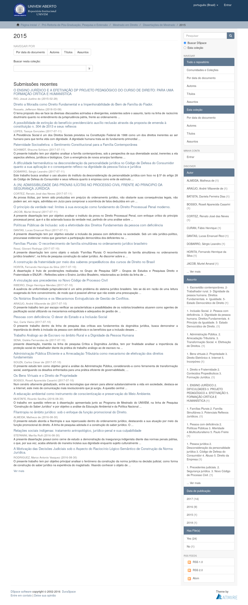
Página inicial (29, 25)
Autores (54, 52)
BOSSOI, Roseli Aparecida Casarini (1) (208, 206)
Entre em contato (21, 595)
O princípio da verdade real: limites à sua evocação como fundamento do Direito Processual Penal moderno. (92, 206)
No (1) (191, 546)
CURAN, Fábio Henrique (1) (204, 228)
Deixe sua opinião (45, 595)
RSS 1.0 (198, 562)
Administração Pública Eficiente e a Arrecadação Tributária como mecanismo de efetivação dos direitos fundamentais (88, 355)
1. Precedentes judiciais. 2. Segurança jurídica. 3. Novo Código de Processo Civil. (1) (208, 471)
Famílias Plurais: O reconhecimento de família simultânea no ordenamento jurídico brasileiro (80, 243)
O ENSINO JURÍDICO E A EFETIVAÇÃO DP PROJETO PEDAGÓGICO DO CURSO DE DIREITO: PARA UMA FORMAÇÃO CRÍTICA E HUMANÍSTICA (93, 92)
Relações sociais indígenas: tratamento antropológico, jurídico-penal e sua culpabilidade (77, 430)
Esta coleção (195, 48)
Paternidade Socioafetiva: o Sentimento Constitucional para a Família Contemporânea (75, 144)
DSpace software (21, 591)
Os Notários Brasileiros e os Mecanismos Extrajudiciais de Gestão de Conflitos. (72, 298)
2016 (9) (192, 507)
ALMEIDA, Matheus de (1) (203, 180)
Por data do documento (30, 52)
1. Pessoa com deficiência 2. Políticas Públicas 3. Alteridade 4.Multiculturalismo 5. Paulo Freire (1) (208, 430)
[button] (206, 5)
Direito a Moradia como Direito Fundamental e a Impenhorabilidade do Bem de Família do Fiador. (83, 104)
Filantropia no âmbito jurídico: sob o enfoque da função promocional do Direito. (70, 411)
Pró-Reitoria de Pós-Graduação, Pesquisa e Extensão (75, 25)
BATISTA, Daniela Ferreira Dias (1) (208, 196)
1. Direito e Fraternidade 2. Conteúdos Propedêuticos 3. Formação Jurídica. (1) (204, 373)
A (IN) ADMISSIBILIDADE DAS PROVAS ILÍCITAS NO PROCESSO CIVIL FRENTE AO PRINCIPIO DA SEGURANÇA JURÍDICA (88, 186)
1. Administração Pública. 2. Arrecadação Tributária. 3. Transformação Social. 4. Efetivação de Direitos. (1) (209, 340)
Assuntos (83, 52)
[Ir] (230, 35)
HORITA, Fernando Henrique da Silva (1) (206, 253)
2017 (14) (193, 499)
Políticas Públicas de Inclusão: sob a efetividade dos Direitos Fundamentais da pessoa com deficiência (88, 224)
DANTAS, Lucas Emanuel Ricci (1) (208, 236)
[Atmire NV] (226, 596)
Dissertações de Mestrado (159, 25)
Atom (196, 578)
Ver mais (19, 471)
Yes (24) (192, 538)
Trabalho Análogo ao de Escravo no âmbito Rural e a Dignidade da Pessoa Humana (74, 335)
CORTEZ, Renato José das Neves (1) (208, 218)
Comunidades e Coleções (202, 70)
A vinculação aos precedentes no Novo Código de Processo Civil (61, 280)
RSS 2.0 (198, 570)
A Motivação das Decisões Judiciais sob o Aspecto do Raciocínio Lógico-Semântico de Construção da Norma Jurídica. (93, 450)
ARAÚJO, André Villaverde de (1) (207, 188)
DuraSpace (69, 591)
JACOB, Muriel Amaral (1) (203, 263)
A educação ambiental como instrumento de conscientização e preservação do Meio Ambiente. (82, 393)
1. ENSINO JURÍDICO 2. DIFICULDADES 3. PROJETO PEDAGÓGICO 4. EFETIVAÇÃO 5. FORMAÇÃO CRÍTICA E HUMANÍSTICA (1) (208, 392)
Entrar (190, 157)
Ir (89, 68)
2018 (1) (192, 522)
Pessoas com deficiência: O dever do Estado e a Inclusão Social (60, 316)
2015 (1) (192, 515)
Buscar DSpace (197, 43)
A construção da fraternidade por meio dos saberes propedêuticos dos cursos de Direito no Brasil (84, 261)
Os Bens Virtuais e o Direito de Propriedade (45, 375)
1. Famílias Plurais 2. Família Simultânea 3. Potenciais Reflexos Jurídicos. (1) (207, 412)
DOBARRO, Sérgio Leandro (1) (206, 244)
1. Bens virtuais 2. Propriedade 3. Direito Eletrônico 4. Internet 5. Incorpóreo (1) (207, 357)
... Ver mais (194, 271)
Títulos (68, 52)
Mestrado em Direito (125, 25)
